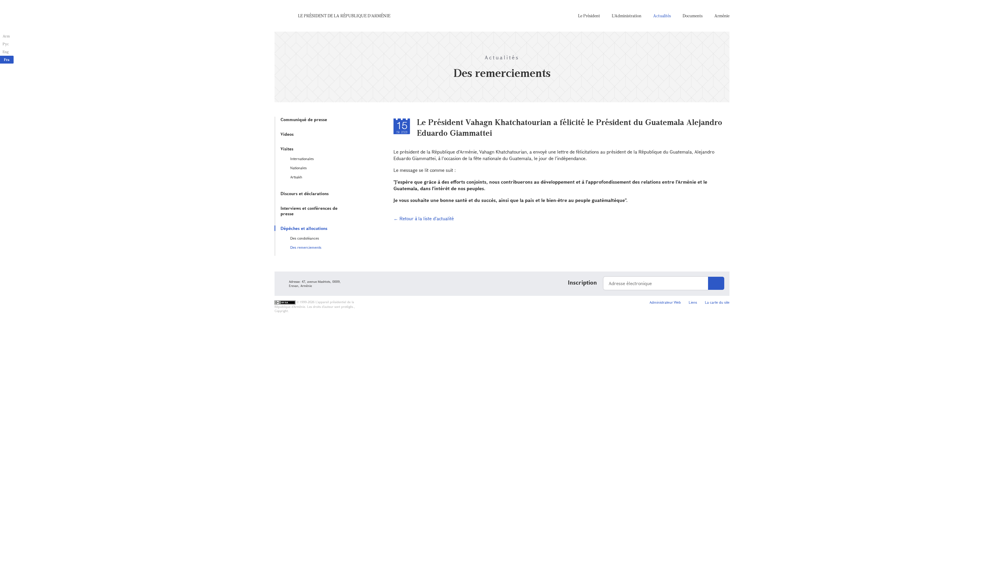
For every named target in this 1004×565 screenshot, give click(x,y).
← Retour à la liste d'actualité (423, 218)
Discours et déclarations (305, 193)
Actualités (662, 16)
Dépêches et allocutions (304, 228)
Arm (6, 35)
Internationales (302, 158)
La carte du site (717, 302)
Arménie (721, 16)
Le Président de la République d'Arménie (344, 16)
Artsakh (296, 176)
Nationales (298, 167)
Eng (6, 51)
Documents (693, 16)
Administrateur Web (665, 302)
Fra (6, 59)
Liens (693, 302)
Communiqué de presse (304, 119)
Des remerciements (305, 247)
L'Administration (626, 16)
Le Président (589, 16)
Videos (287, 134)
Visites (287, 148)
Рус (6, 43)
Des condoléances (304, 238)
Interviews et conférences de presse (309, 210)
